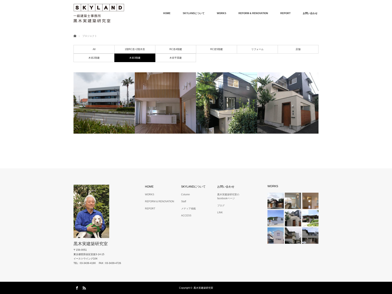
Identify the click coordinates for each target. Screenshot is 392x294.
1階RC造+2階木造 (135, 49)
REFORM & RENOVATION (253, 13)
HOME (166, 13)
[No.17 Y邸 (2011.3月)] (165, 103)
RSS (84, 287)
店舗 (298, 49)
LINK (220, 212)
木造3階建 (134, 57)
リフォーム (257, 49)
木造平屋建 (175, 57)
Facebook (77, 287)
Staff (183, 201)
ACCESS (186, 215)
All (94, 49)
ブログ (221, 205)
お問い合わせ (310, 13)
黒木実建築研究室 (91, 243)
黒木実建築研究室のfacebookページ (228, 196)
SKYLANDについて (194, 13)
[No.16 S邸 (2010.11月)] (226, 103)
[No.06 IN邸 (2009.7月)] (287, 103)
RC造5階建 (216, 49)
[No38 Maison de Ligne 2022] (104, 103)
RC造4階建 (175, 49)
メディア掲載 (188, 208)
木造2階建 (94, 57)
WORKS (221, 13)
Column (185, 194)
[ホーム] (75, 31)
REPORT (285, 13)
